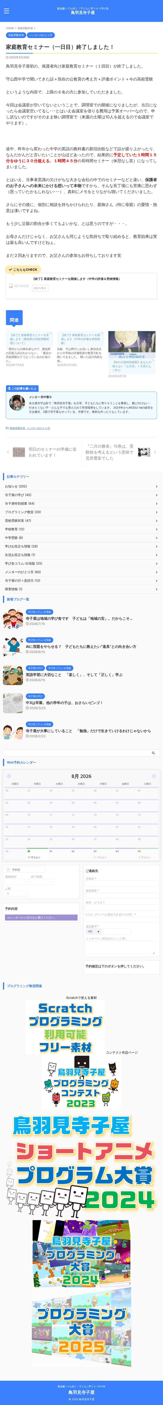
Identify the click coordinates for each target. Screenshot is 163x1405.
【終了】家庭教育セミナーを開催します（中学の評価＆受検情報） (80, 339)
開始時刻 (10, 876)
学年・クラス (94, 902)
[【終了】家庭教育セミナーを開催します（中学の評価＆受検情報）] (82, 349)
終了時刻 (36, 876)
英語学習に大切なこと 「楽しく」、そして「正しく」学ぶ (74, 675)
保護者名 (92, 890)
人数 (8, 888)
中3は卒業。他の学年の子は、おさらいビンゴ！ (64, 703)
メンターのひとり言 (38, 428)
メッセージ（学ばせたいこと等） (106, 938)
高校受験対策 (17, 428)
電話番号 (92, 926)
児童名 (90, 878)
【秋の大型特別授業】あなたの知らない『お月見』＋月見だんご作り (131, 366)
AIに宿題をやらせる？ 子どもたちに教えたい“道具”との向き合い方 (81, 646)
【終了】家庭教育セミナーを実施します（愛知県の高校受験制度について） (29, 339)
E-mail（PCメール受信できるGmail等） (110, 914)
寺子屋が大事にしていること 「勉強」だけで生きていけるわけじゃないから (88, 731)
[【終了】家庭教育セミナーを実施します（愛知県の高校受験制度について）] (31, 349)
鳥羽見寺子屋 (83, 12)
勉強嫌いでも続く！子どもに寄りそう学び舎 (81, 1386)
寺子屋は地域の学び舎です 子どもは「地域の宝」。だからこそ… (79, 618)
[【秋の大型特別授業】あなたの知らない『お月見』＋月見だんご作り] (131, 344)
